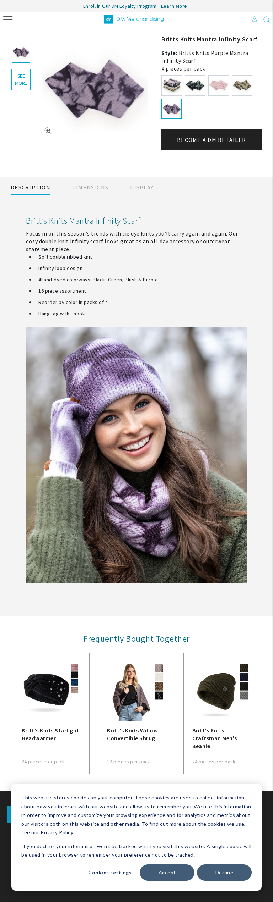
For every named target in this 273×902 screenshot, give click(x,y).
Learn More (174, 6)
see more (21, 79)
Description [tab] (30, 187)
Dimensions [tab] (90, 187)
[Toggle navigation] (8, 18)
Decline (224, 872)
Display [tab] (142, 187)
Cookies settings (110, 872)
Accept (167, 872)
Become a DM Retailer (211, 139)
